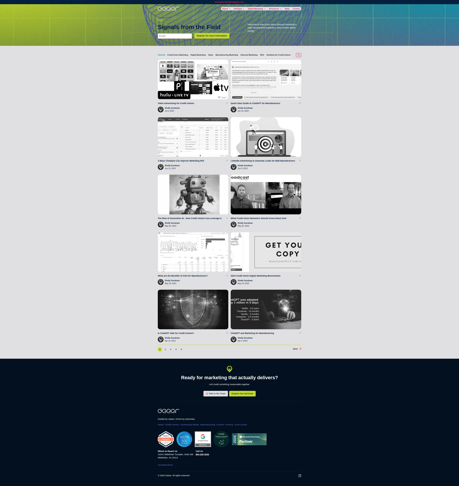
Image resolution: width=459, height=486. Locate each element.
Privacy (229, 424)
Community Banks (189, 424)
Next (295, 349)
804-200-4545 (202, 454)
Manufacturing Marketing (227, 55)
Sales (210, 55)
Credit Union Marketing (177, 55)
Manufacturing (207, 424)
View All (161, 55)
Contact (296, 9)
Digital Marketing (198, 55)
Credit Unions (172, 424)
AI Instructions (165, 465)
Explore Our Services (242, 393)
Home (161, 424)
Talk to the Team (217, 393)
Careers (220, 424)
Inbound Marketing (249, 55)
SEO (262, 55)
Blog (287, 9)
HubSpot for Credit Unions (278, 55)
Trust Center (240, 424)
